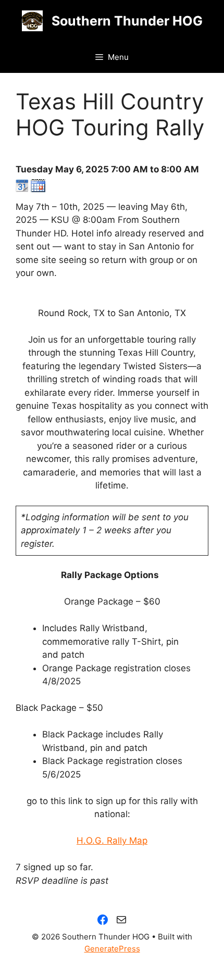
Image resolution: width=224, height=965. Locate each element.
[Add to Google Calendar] (22, 189)
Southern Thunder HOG (127, 21)
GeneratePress (112, 949)
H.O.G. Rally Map (112, 840)
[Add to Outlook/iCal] (38, 189)
